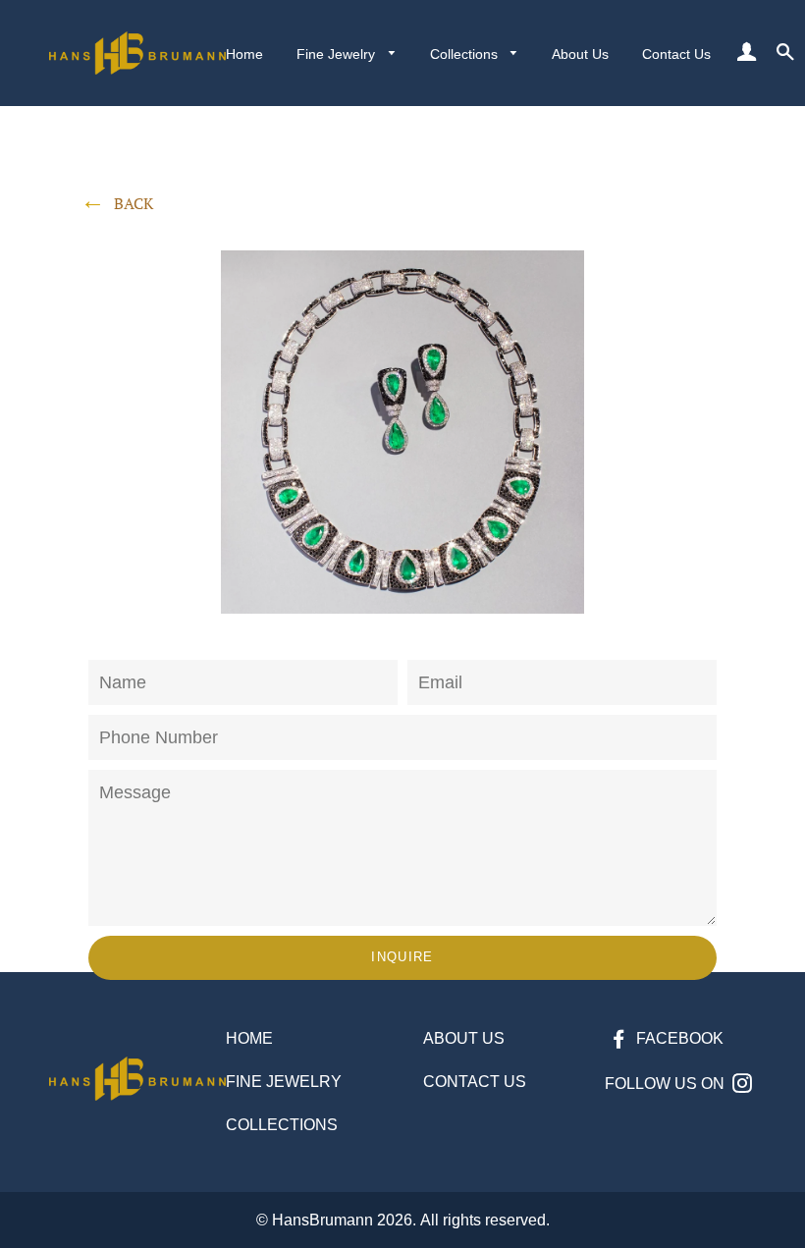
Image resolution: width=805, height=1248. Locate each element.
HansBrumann (322, 1220)
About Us (580, 54)
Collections (466, 54)
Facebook (678, 1038)
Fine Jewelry (337, 54)
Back (133, 203)
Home (244, 54)
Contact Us (676, 54)
